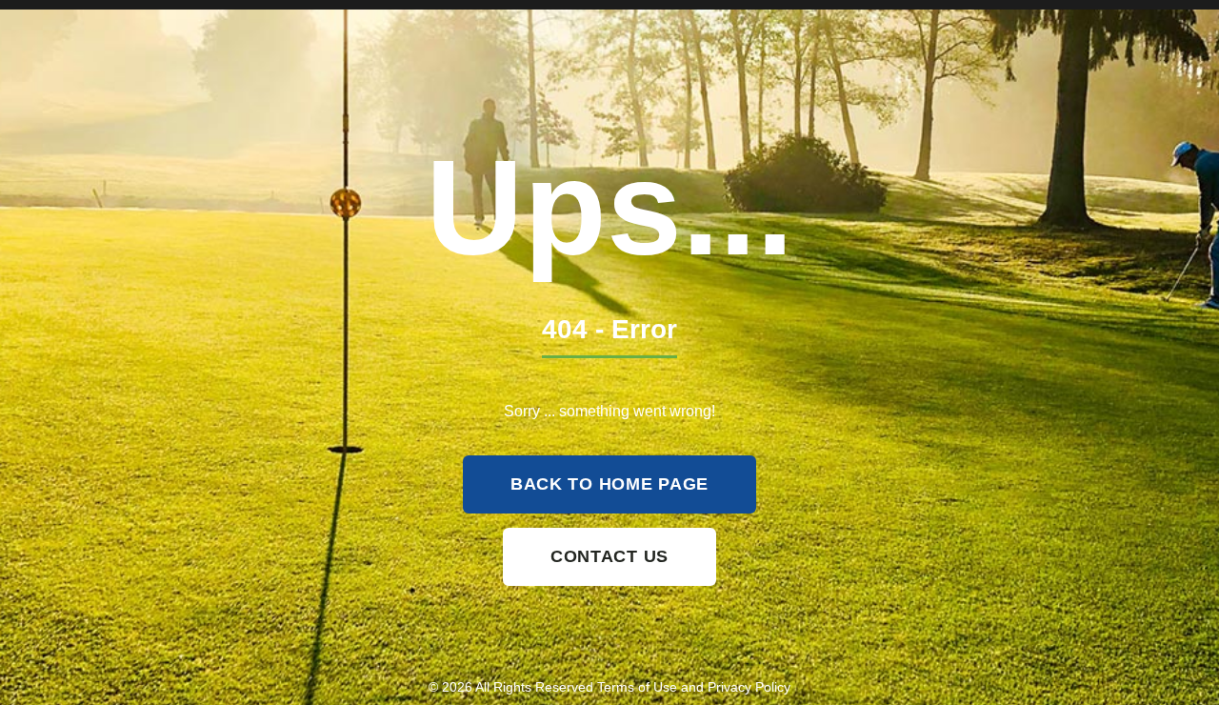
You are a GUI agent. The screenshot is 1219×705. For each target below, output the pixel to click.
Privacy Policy (749, 687)
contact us (609, 556)
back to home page (609, 484)
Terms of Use (637, 687)
